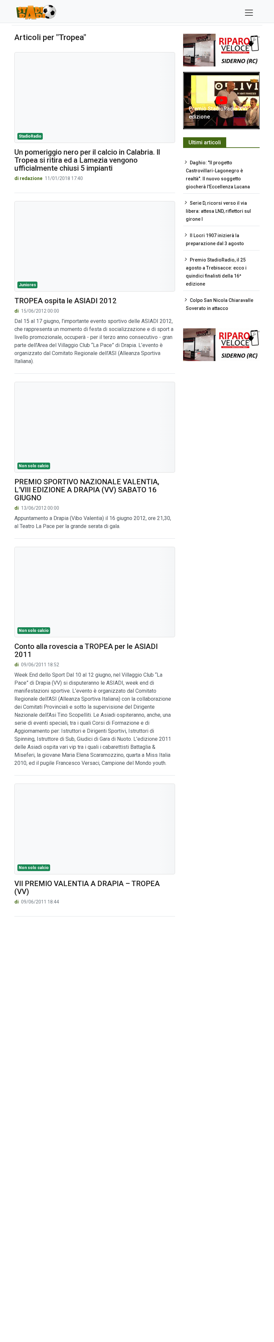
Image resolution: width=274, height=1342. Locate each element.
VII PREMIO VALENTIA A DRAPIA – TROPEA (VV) (87, 887)
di (17, 311)
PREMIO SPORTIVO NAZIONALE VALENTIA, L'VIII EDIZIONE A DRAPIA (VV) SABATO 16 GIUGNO (86, 490)
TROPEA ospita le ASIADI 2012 (65, 301)
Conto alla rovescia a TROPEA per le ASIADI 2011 (86, 650)
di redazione (28, 178)
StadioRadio (30, 136)
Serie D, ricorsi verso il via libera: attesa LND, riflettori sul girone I (218, 211)
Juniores (27, 285)
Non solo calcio (34, 466)
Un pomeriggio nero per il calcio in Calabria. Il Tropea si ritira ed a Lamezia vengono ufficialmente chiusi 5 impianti (87, 160)
